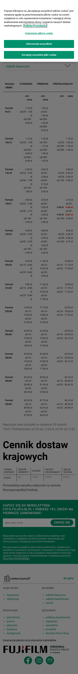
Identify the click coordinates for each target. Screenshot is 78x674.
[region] (39, 31)
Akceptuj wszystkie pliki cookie (39, 54)
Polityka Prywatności (35, 25)
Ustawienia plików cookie (39, 33)
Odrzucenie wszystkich (39, 43)
